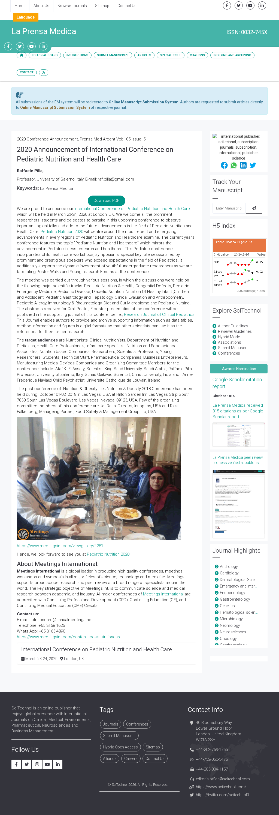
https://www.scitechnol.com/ (221, 787)
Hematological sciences (241, 612)
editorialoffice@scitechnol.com (223, 779)
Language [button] (26, 17)
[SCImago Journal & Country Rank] (240, 265)
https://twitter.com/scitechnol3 (222, 795)
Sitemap (102, 6)
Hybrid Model (229, 337)
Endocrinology (232, 593)
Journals (110, 724)
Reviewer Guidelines (235, 331)
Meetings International (163, 594)
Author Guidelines (233, 326)
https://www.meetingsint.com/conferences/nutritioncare (69, 636)
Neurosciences (233, 632)
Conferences (229, 353)
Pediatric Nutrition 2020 (62, 231)
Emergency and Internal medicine (248, 586)
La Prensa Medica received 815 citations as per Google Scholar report (238, 411)
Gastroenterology (235, 599)
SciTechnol (120, 785)
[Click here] (239, 434)
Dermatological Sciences (241, 579)
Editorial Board (45, 55)
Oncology (228, 638)
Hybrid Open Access (120, 747)
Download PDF (106, 200)
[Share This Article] (224, 165)
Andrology (229, 566)
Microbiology (231, 619)
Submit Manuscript (113, 55)
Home (20, 6)
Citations (197, 55)
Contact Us (127, 6)
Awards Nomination (238, 369)
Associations (229, 342)
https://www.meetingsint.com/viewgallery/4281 (60, 545)
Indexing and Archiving (232, 55)
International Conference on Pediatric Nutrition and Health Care (132, 208)
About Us (41, 6)
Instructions (77, 55)
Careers (131, 758)
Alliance (109, 758)
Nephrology (230, 625)
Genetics (227, 606)
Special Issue (170, 55)
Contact (27, 72)
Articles (144, 55)
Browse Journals (72, 6)
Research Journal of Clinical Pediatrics (159, 314)
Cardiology (229, 573)
